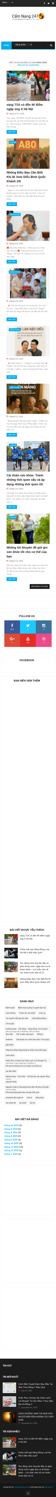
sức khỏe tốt (11, 1103)
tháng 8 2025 (10, 1136)
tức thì (32, 1103)
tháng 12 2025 (11, 1150)
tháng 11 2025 (11, 1147)
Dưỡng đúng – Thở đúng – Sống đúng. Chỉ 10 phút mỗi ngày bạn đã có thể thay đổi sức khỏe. (26, 1029)
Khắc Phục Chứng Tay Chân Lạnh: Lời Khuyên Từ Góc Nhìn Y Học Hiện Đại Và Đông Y (26, 1061)
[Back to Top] (28, 1493)
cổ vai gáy (10, 1024)
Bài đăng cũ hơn (40, 586)
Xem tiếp (12, 132)
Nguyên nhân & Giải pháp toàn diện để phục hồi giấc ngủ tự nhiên (27, 1087)
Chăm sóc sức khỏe (27, 1013)
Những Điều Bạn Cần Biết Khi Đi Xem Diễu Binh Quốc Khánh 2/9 (26, 177)
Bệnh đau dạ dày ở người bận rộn (32, 1008)
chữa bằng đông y (39, 1018)
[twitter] (48, 3)
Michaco (49, 1487)
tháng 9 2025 (10, 1139)
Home (6, 45)
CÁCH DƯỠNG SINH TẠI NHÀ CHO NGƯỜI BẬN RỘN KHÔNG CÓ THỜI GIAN (35, 1416)
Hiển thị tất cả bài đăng (28, 65)
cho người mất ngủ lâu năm (17, 1018)
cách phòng (10, 1013)
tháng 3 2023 (10, 1132)
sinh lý (29, 1098)
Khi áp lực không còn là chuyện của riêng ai (23, 1066)
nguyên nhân (11, 1082)
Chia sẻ (13, 74)
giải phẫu (9, 1045)
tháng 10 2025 (11, 1143)
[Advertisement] (28, 801)
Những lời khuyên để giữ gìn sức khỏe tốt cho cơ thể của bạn (27, 552)
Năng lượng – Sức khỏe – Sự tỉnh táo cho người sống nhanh (27, 1077)
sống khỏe (15, 214)
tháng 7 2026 (10, 1154)
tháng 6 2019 (10, 1129)
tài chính (22, 1103)
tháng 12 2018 (11, 1125)
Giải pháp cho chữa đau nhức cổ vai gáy (32, 1039)
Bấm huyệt (10, 1008)
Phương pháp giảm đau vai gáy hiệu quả (22, 1092)
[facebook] (44, 3)
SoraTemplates (21, 1487)
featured (9, 1039)
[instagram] (53, 3)
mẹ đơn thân (11, 1071)
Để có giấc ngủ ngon (25, 1034)
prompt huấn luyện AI (14, 1098)
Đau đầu (9, 1034)
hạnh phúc (10, 1055)
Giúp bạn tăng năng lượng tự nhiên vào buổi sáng (26, 1050)
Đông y (40, 1034)
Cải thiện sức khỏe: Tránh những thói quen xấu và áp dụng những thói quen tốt (26, 480)
